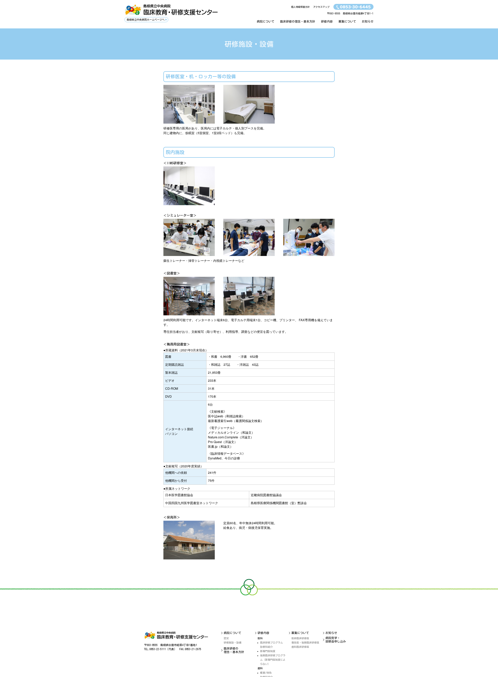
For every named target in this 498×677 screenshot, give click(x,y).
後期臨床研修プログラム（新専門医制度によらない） (272, 659)
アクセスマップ (321, 7)
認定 (226, 638)
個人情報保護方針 (300, 7)
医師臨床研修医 (300, 638)
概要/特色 (266, 673)
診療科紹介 (266, 647)
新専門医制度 (267, 651)
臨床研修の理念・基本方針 (297, 21)
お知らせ (368, 21)
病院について (265, 21)
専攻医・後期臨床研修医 (305, 642)
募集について (347, 21)
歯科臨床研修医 (300, 647)
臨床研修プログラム (271, 642)
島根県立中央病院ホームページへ (146, 19)
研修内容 (327, 21)
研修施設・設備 (232, 642)
